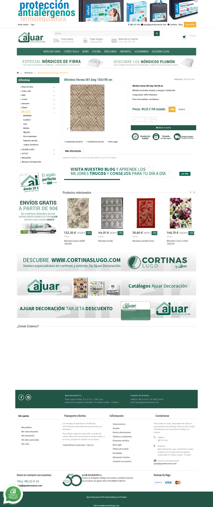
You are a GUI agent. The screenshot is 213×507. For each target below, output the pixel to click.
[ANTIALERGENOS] (106, 11)
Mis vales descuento (30, 431)
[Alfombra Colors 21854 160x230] (180, 213)
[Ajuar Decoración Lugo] (33, 37)
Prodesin (123, 497)
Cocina (96, 51)
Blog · (181, 24)
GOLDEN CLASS (160, 51)
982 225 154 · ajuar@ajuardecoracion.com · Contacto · (154, 24)
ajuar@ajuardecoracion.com (165, 463)
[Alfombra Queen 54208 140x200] (78, 213)
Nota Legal (113, 142)
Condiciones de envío (74, 142)
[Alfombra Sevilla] (112, 213)
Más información (73, 151)
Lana (25, 124)
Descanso (110, 51)
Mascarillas (26, 158)
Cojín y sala (71, 51)
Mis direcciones (28, 435)
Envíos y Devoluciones (122, 432)
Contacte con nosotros (122, 461)
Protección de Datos (121, 440)
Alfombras (142, 51)
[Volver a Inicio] (18, 73)
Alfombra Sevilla (105, 241)
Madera (26, 128)
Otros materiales (29, 136)
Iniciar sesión (23, 24)
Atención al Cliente (128, 39)
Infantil (125, 51)
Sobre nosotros (119, 424)
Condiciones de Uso (95, 142)
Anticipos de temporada (31, 162)
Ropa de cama (52, 51)
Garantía (116, 428)
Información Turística (121, 457)
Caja (32, 24)
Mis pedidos (27, 427)
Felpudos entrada (30, 140)
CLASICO (27, 120)
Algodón (26, 132)
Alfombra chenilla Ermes (143, 241)
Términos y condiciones (122, 436)
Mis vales (25, 444)
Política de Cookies (120, 449)
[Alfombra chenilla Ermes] (146, 213)
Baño (85, 51)
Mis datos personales (30, 440)
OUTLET (25, 153)
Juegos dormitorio (31, 144)
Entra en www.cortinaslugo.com (106, 505)
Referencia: (178, 79)
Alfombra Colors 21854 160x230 (177, 242)
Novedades (190, 24)
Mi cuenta (23, 415)
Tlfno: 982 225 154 (127, 42)
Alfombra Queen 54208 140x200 (74, 242)
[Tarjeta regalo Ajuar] (38, 182)
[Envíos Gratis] (38, 216)
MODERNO (27, 115)
